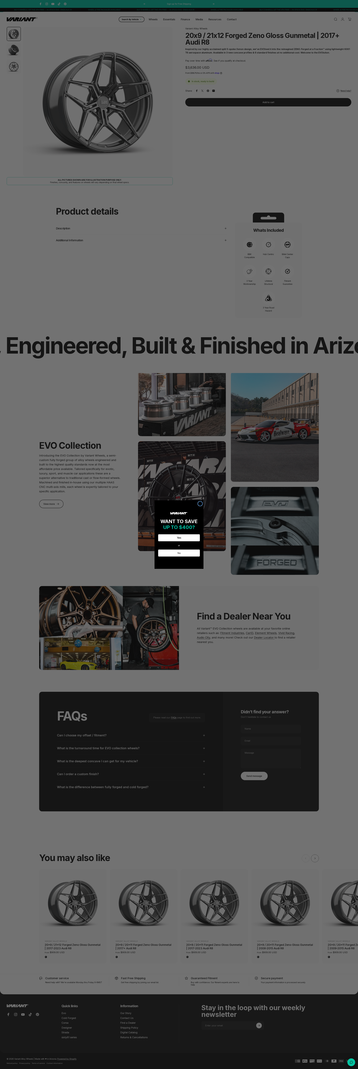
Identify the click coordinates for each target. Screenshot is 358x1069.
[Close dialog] (200, 503)
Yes (179, 537)
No (179, 553)
